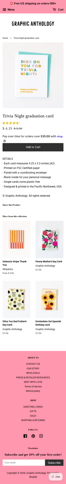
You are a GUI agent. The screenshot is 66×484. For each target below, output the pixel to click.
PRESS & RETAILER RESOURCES (33, 377)
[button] (11, 123)
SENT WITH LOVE (33, 382)
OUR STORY (33, 368)
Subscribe (54, 462)
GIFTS (33, 411)
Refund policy (33, 391)
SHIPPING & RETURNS (33, 420)
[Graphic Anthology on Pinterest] (33, 436)
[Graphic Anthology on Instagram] (41, 436)
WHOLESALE (33, 373)
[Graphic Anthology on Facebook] (25, 436)
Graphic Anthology (36, 473)
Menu (11, 9)
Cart (60, 9)
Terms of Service (33, 386)
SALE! (33, 415)
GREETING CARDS (33, 406)
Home (5, 38)
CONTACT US (33, 364)
